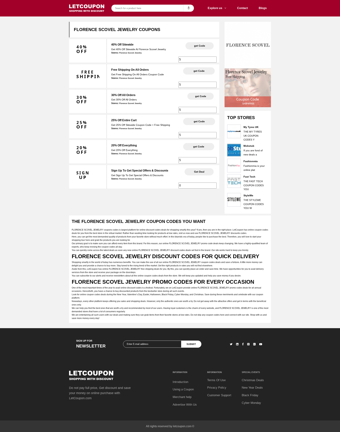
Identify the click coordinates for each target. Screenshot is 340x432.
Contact (242, 8)
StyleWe (248, 195)
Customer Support (219, 395)
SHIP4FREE (199, 70)
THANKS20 (198, 146)
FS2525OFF (199, 121)
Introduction (180, 382)
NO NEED (199, 171)
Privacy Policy (216, 387)
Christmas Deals (253, 380)
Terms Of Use (216, 380)
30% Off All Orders (123, 95)
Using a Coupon (183, 389)
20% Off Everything (124, 145)
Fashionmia (250, 161)
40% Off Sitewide (122, 44)
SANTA (200, 96)
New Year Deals (252, 387)
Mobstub (248, 145)
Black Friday (250, 395)
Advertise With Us (185, 404)
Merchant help (182, 397)
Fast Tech (249, 176)
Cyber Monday (251, 403)
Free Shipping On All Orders (130, 69)
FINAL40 (199, 45)
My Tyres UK (251, 127)
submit (191, 344)
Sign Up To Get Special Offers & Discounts (139, 170)
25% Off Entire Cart (124, 120)
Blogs (263, 8)
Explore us (216, 8)
